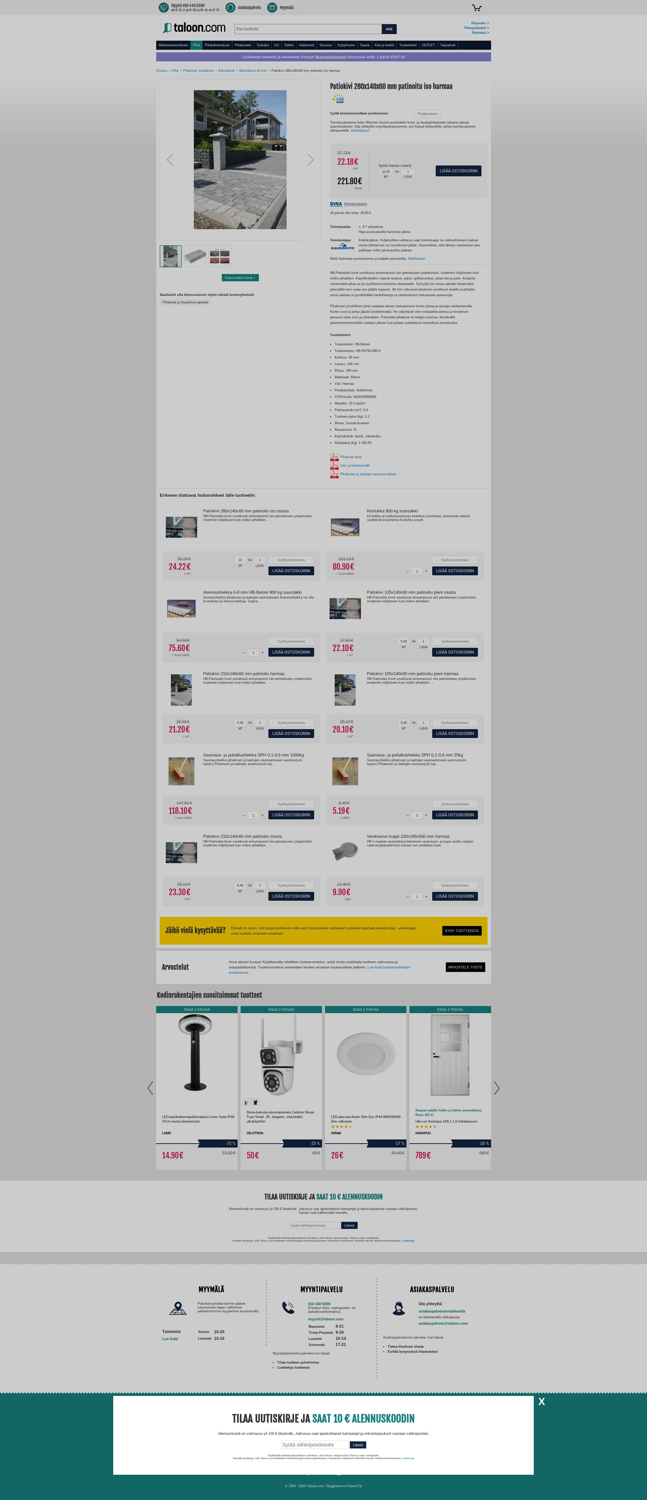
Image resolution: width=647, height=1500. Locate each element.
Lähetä (358, 1445)
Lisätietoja (408, 1458)
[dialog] (323, 750)
